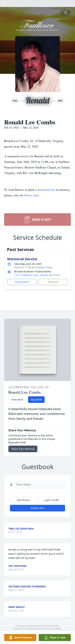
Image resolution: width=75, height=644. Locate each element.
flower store (31, 195)
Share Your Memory (22, 448)
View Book (17, 399)
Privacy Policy (27, 628)
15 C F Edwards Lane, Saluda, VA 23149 (36, 275)
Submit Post (37, 508)
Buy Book (36, 399)
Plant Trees (53, 281)
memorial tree (46, 189)
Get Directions (22, 281)
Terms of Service (47, 628)
